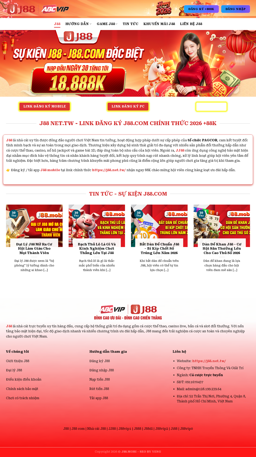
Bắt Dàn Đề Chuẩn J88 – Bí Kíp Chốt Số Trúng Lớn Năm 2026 (159, 248)
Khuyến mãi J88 (159, 24)
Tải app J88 (98, 398)
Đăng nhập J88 (101, 370)
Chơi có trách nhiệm (22, 398)
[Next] (251, 245)
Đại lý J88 (14, 370)
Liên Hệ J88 (191, 24)
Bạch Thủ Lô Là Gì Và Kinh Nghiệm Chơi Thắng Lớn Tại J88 (97, 248)
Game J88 (106, 24)
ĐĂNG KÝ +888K (201, 9)
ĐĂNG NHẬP (236, 9)
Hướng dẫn (77, 24)
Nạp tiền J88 (99, 379)
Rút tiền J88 (99, 389)
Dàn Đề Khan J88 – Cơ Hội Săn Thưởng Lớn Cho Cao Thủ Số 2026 (221, 248)
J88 (57, 24)
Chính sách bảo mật (22, 389)
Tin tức (130, 24)
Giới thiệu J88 (17, 361)
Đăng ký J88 (99, 361)
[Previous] (5, 245)
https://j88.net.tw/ (109, 170)
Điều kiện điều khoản (23, 379)
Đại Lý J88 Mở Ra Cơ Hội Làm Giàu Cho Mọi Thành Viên (34, 248)
